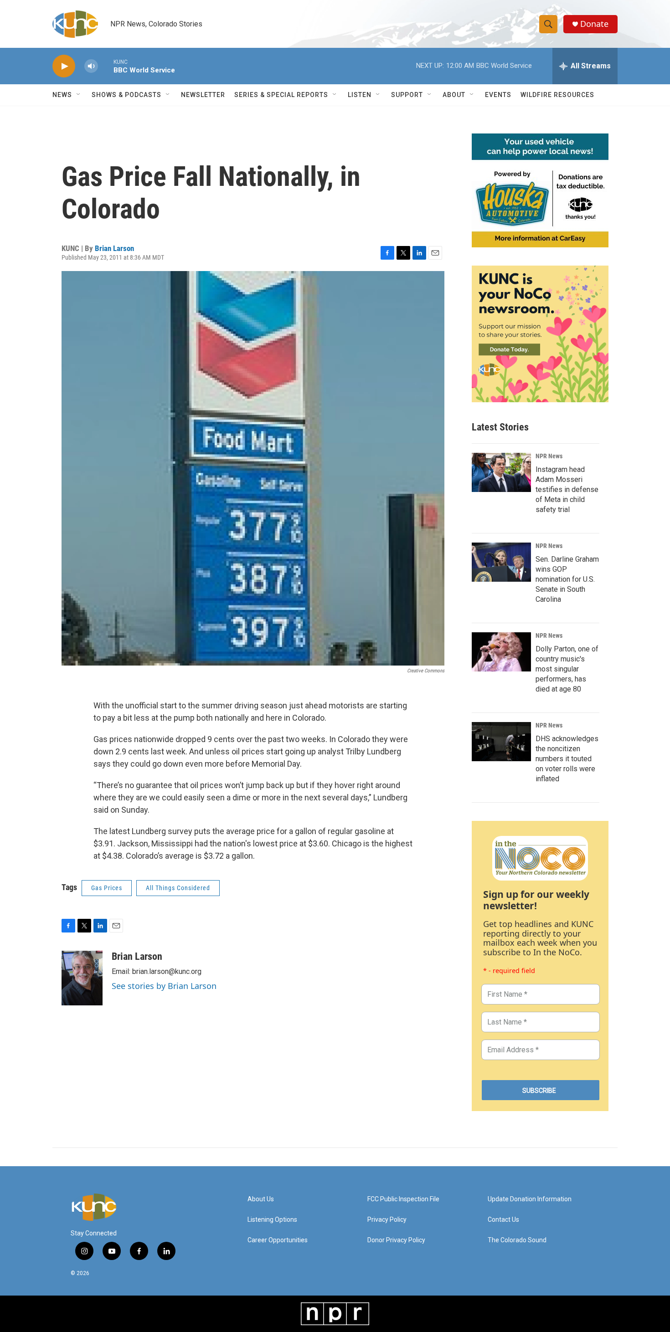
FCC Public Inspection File (403, 1199)
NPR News (549, 456)
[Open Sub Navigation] (78, 94)
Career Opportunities (277, 1240)
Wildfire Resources (557, 94)
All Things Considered (178, 887)
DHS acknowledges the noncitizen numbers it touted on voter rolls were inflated (567, 758)
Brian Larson (114, 248)
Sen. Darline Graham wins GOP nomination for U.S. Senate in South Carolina (567, 579)
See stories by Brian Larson (164, 985)
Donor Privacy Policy (396, 1240)
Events (498, 94)
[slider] (105, 66)
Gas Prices (106, 887)
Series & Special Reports (281, 94)
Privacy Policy (387, 1219)
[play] (64, 66)
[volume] (91, 66)
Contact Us (503, 1219)
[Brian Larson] (82, 978)
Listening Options (272, 1219)
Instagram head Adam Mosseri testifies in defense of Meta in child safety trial (567, 489)
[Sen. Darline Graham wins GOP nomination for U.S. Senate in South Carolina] (501, 562)
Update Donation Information (530, 1199)
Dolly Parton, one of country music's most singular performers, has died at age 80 (567, 669)
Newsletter (203, 94)
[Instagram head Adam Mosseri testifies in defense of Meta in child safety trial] (501, 472)
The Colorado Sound (517, 1240)
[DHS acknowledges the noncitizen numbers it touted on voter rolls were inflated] (501, 741)
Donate (594, 24)
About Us (260, 1199)
